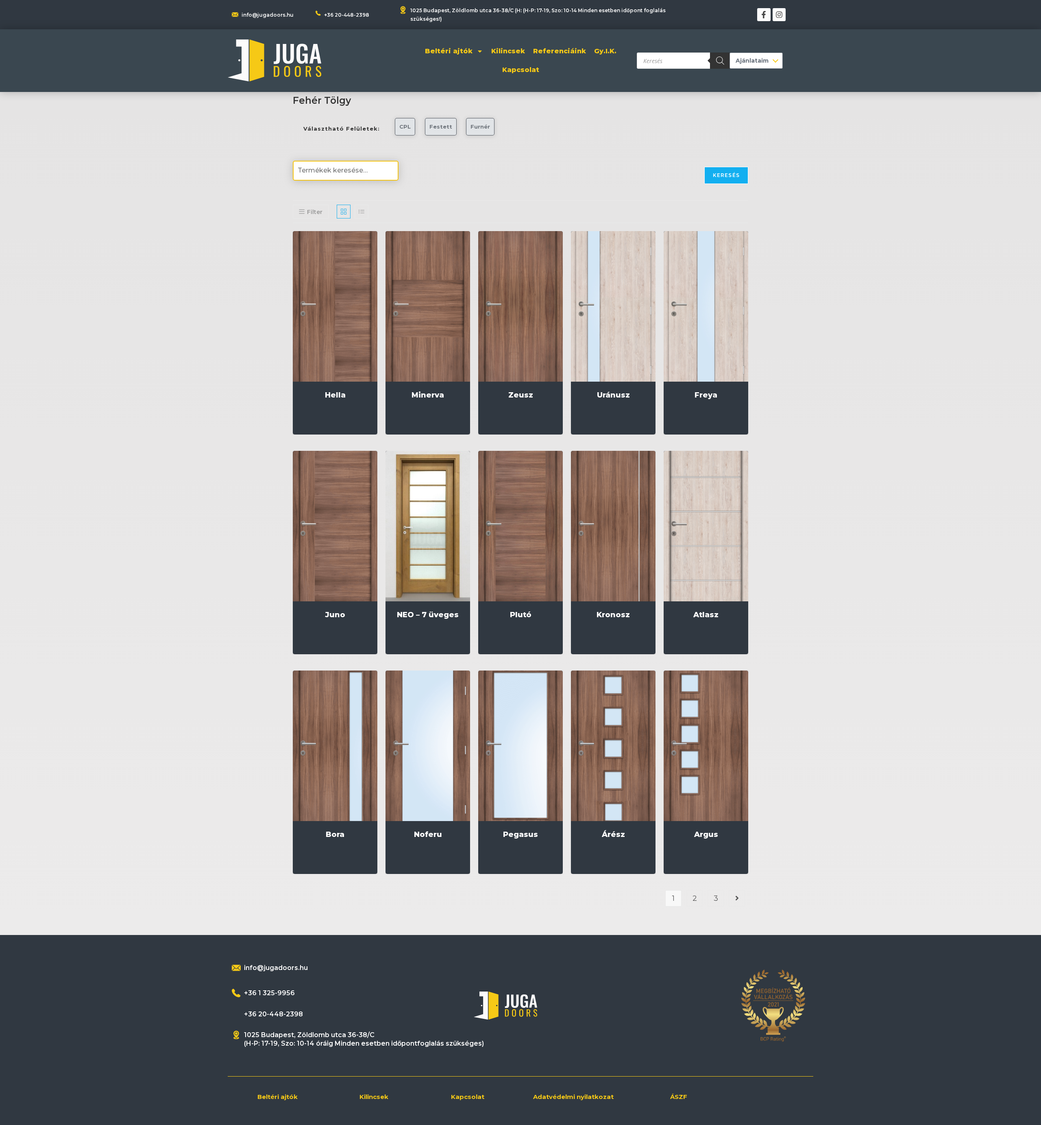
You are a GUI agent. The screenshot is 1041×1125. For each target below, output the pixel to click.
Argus (706, 834)
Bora (335, 834)
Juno (335, 614)
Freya (706, 395)
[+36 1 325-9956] (236, 993)
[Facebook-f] (763, 14)
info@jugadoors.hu (268, 15)
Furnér (480, 126)
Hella (335, 395)
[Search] (720, 60)
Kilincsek (508, 51)
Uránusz (613, 395)
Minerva (428, 395)
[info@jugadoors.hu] (236, 967)
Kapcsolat (520, 70)
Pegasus (520, 834)
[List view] (361, 211)
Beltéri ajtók (449, 51)
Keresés (726, 175)
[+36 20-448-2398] (318, 13)
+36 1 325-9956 (269, 993)
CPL (405, 126)
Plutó (520, 614)
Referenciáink (559, 51)
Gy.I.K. (605, 51)
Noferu (428, 834)
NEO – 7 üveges (428, 614)
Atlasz (706, 614)
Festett (440, 126)
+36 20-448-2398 (346, 15)
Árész (613, 834)
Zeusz (520, 395)
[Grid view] (344, 211)
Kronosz (613, 614)
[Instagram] (779, 14)
